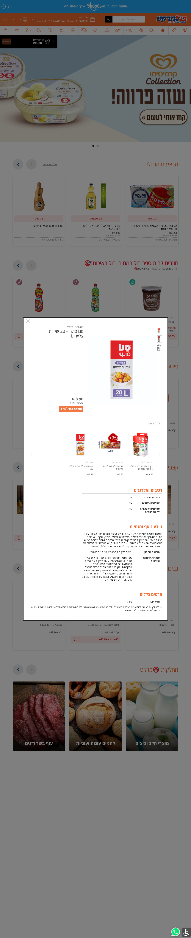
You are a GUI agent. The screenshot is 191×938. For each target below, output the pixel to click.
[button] (159, 331)
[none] (140, 450)
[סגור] (28, 321)
